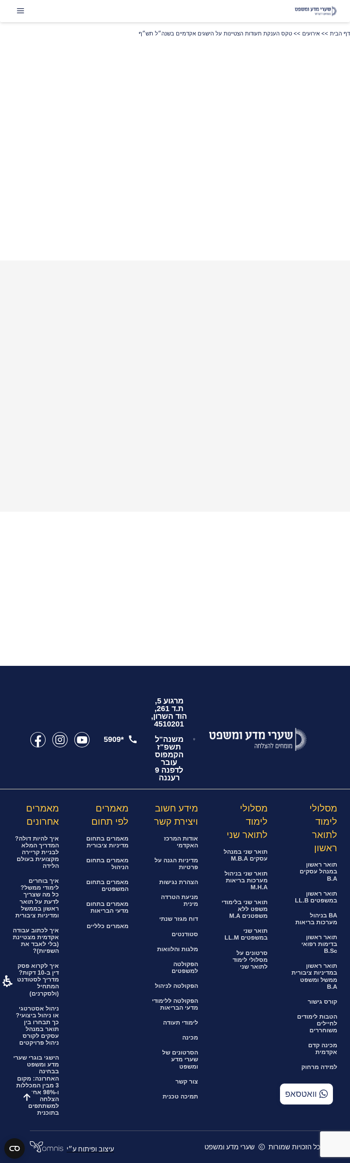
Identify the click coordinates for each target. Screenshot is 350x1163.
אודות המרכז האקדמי (181, 842)
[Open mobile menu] (20, 11)
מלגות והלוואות (177, 949)
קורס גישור (322, 1001)
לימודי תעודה (180, 1022)
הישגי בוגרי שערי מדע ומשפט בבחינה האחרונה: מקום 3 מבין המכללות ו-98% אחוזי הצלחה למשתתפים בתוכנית (36, 1085)
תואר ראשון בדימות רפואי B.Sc (319, 944)
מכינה (190, 1037)
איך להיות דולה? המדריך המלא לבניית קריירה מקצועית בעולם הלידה (37, 852)
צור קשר (186, 1081)
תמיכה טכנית (180, 1096)
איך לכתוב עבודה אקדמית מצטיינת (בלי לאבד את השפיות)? (36, 940)
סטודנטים (185, 934)
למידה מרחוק (319, 1066)
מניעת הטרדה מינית (179, 900)
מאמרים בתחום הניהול (107, 863)
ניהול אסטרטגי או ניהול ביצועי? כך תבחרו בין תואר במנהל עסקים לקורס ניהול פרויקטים (37, 1025)
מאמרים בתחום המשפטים (107, 885)
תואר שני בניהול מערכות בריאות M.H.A (246, 880)
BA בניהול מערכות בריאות (316, 919)
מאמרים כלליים (107, 926)
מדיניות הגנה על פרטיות (176, 863)
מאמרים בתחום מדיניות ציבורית (107, 842)
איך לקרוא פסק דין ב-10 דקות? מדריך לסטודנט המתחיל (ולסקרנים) (38, 979)
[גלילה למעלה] (27, 1097)
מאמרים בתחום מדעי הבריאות (107, 907)
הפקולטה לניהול (176, 985)
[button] (31, 118)
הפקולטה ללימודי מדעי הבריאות (175, 1004)
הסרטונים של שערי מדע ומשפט (180, 1059)
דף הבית (340, 33)
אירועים (311, 33)
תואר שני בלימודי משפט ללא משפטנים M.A (245, 909)
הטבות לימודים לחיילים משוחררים (317, 1023)
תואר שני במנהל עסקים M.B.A (246, 855)
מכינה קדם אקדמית (322, 1048)
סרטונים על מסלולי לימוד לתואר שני (250, 959)
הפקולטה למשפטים (185, 967)
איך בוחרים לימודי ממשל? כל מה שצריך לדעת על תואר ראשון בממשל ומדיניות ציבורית (37, 897)
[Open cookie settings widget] (14, 1148)
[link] (81, 739)
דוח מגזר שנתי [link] (178, 918)
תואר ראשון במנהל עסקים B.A (318, 871)
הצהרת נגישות (178, 882)
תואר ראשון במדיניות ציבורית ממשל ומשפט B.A (314, 976)
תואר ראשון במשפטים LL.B (316, 897)
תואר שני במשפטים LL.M (246, 934)
